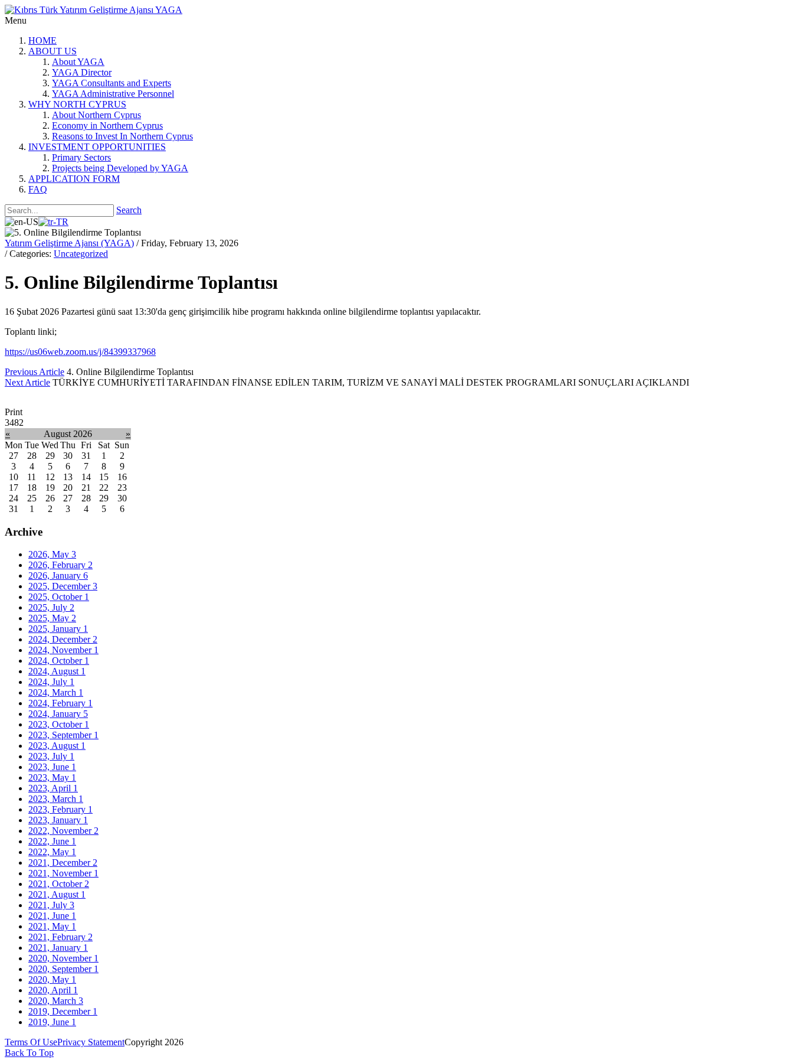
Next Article (27, 382)
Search (129, 210)
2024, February (60, 703)
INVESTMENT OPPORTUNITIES (97, 147)
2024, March (55, 692)
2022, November (63, 831)
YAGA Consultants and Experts (111, 83)
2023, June (52, 767)
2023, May (52, 777)
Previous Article (34, 372)
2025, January (58, 629)
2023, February (60, 809)
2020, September (63, 969)
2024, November (63, 650)
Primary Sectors (81, 157)
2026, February (60, 565)
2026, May (52, 554)
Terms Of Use (31, 1042)
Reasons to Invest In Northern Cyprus (122, 136)
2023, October (58, 724)
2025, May (52, 618)
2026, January (58, 575)
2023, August (57, 746)
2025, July (51, 607)
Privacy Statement (90, 1042)
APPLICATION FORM (74, 179)
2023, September (63, 735)
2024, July (51, 682)
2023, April (53, 788)
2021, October (58, 884)
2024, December (62, 639)
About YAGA (78, 62)
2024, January (58, 714)
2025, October (58, 597)
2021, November (63, 873)
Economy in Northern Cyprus (107, 125)
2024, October (58, 661)
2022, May (52, 852)
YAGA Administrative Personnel (113, 94)
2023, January (58, 820)
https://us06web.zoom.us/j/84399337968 (80, 352)
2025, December (62, 586)
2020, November (63, 958)
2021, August (57, 894)
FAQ (37, 189)
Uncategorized (81, 254)
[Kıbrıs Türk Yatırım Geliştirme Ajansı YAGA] (93, 10)
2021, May (52, 926)
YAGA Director (82, 72)
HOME (42, 40)
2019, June (52, 1022)
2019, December (62, 1011)
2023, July (51, 756)
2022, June (52, 841)
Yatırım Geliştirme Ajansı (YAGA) (69, 243)
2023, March (55, 799)
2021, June (52, 916)
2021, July (51, 905)
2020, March (55, 1001)
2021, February (60, 937)
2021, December (62, 862)
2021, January (58, 948)
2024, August (57, 671)
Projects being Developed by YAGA (120, 168)
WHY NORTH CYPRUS (77, 104)
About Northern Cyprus (96, 115)
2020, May (52, 979)
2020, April (53, 990)
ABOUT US (52, 51)
